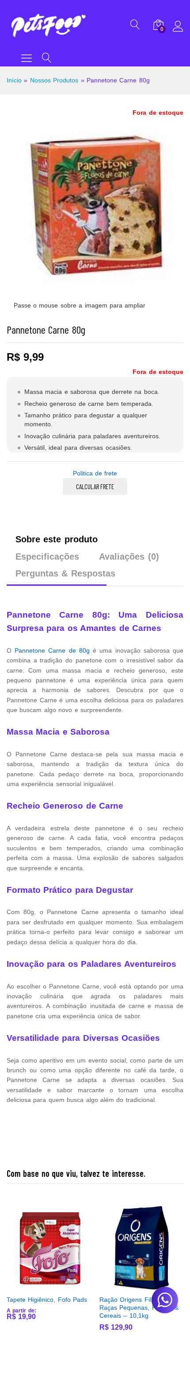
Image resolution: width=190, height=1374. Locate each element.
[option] (48, 1270)
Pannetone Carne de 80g (52, 650)
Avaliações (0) (129, 556)
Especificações (47, 556)
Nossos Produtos (54, 80)
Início (14, 80)
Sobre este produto (56, 539)
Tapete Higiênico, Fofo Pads (47, 1299)
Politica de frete (95, 473)
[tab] (56, 543)
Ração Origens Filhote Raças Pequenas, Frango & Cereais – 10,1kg (139, 1307)
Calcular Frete (95, 486)
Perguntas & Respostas (65, 573)
